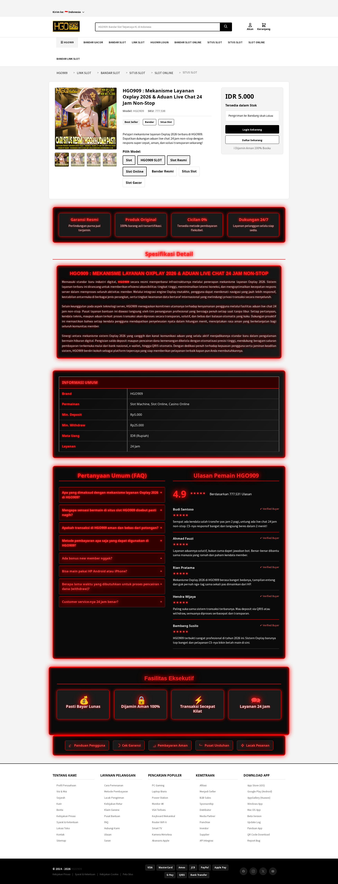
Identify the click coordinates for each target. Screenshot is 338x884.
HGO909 (62, 73)
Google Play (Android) (259, 791)
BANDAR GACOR (93, 42)
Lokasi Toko (63, 828)
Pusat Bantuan (112, 816)
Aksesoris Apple (160, 840)
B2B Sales (205, 797)
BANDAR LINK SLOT (68, 58)
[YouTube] (273, 871)
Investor (204, 828)
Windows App (255, 804)
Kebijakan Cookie (109, 874)
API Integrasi (206, 840)
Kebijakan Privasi (66, 816)
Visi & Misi (62, 791)
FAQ (106, 822)
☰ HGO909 (67, 42)
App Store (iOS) (256, 785)
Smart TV (157, 828)
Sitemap (61, 840)
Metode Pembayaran (116, 791)
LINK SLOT (138, 42)
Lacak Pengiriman (114, 797)
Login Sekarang (252, 129)
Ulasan (107, 834)
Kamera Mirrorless (162, 834)
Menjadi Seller (208, 791)
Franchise (205, 822)
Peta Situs (128, 874)
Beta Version (254, 816)
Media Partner (207, 816)
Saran (107, 840)
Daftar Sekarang (252, 140)
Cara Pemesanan (113, 785)
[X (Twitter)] (263, 871)
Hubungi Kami (112, 828)
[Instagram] (253, 871)
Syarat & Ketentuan (67, 822)
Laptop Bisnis (159, 791)
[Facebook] (243, 871)
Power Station (160, 797)
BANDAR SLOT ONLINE (187, 42)
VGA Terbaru (159, 810)
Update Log (254, 822)
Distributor (205, 810)
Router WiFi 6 (159, 822)
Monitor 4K (158, 804)
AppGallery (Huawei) (258, 797)
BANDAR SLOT (117, 42)
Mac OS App (254, 810)
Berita (60, 810)
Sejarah (61, 797)
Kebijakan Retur (113, 804)
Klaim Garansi (111, 810)
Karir (59, 804)
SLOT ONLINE (256, 42)
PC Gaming (158, 785)
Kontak (61, 834)
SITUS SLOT (214, 42)
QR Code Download (258, 834)
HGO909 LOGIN (159, 42)
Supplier (204, 834)
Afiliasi (203, 785)
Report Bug (253, 840)
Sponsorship (207, 804)
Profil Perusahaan (66, 785)
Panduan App (254, 828)
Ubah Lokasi (266, 115)
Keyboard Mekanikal (163, 816)
